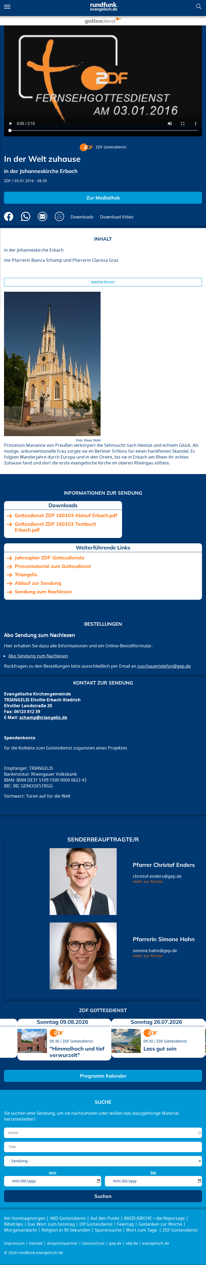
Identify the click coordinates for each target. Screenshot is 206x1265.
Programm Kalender (103, 1076)
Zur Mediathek (103, 198)
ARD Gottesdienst (68, 1218)
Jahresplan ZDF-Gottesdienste (49, 558)
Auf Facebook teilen (8, 216)
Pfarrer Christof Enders (164, 864)
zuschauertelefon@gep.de (164, 666)
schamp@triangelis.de (43, 717)
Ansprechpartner (62, 1243)
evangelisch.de (155, 1243)
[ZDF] (86, 147)
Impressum (14, 1243)
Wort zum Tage (142, 1230)
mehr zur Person (148, 882)
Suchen (199, 6)
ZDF (7, 181)
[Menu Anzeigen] (7, 7)
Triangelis (26, 575)
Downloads (82, 217)
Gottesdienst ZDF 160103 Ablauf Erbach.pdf (66, 515)
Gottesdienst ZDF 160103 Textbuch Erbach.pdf (55, 527)
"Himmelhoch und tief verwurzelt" (77, 1051)
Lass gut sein (160, 1048)
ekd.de (132, 1243)
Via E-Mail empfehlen (42, 216)
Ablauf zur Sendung (38, 583)
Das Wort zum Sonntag (51, 1224)
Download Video (117, 217)
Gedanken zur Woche (160, 1224)
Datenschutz (93, 1243)
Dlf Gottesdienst (96, 1224)
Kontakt (36, 1243)
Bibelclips (13, 1224)
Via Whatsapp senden (25, 216)
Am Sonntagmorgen (24, 1218)
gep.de (115, 1243)
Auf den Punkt (104, 1218)
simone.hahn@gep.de (155, 951)
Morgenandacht (20, 1230)
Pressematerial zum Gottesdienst (53, 566)
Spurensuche (108, 1230)
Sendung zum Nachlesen (43, 592)
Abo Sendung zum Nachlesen (38, 656)
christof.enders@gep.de (157, 876)
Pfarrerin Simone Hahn (164, 939)
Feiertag (125, 1224)
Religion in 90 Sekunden (66, 1230)
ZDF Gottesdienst (111, 147)
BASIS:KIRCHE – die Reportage (154, 1218)
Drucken (59, 216)
